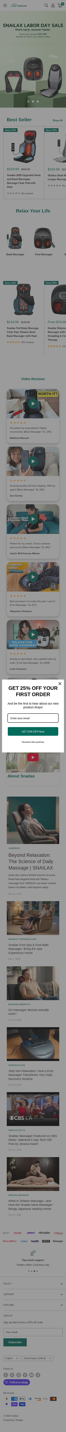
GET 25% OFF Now (33, 731)
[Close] (60, 684)
